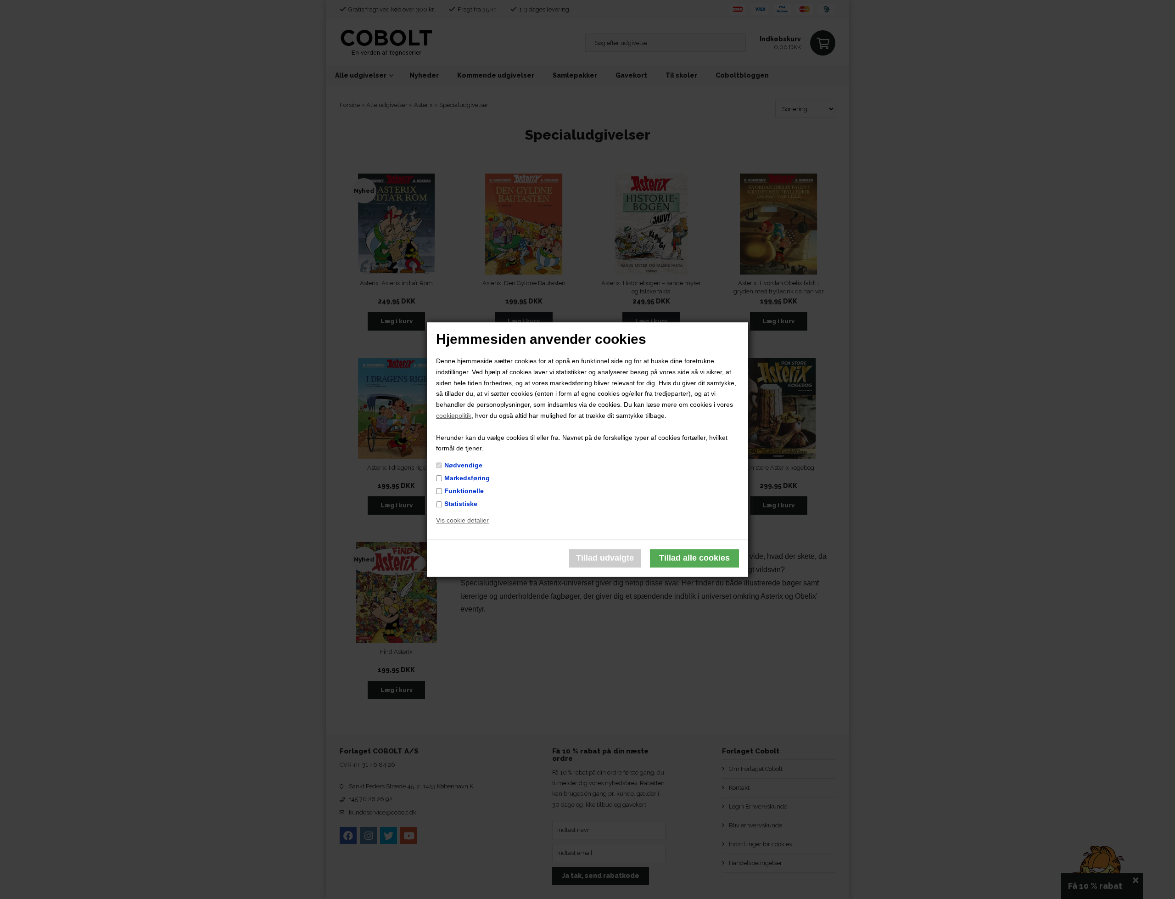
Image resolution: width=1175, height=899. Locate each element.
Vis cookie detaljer (462, 520)
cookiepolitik (453, 415)
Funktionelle (464, 490)
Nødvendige (463, 465)
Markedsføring (467, 478)
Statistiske (460, 503)
